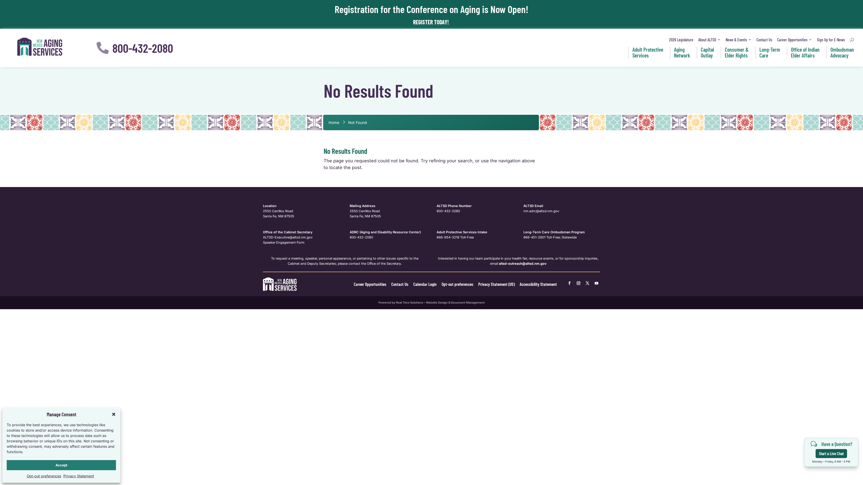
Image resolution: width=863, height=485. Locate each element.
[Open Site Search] (852, 39)
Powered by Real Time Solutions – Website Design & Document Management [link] (431, 302)
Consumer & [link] (737, 52)
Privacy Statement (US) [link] (496, 284)
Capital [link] (707, 52)
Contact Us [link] (764, 39)
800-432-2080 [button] (142, 48)
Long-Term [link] (769, 52)
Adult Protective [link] (647, 52)
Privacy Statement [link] (78, 476)
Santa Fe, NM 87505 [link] (278, 216)
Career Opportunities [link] (792, 39)
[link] (39, 47)
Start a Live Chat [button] (831, 453)
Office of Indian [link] (805, 52)
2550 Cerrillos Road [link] (278, 211)
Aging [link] (682, 52)
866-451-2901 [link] (534, 237)
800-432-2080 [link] (448, 211)
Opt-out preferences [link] (44, 476)
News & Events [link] (736, 39)
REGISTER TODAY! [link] (431, 21)
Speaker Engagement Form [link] (284, 242)
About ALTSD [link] (707, 39)
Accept (61, 465)
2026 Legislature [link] (681, 39)
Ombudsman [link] (842, 52)
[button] (113, 414)
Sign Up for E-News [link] (831, 39)
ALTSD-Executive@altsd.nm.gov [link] (288, 237)
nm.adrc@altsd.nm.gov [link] (541, 211)
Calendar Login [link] (425, 284)
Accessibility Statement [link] (538, 284)
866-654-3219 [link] (448, 237)
